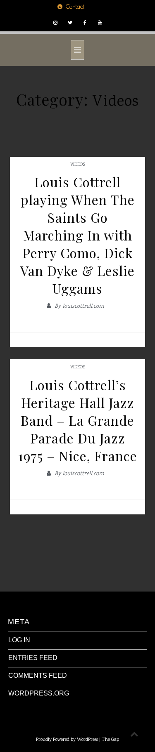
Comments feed (37, 675)
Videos (77, 164)
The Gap (110, 739)
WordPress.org (38, 693)
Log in (19, 640)
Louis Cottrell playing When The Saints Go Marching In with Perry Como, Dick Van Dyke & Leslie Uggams (77, 235)
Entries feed (32, 657)
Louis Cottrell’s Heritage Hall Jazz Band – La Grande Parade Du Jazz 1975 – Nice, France (77, 420)
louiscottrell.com (83, 306)
